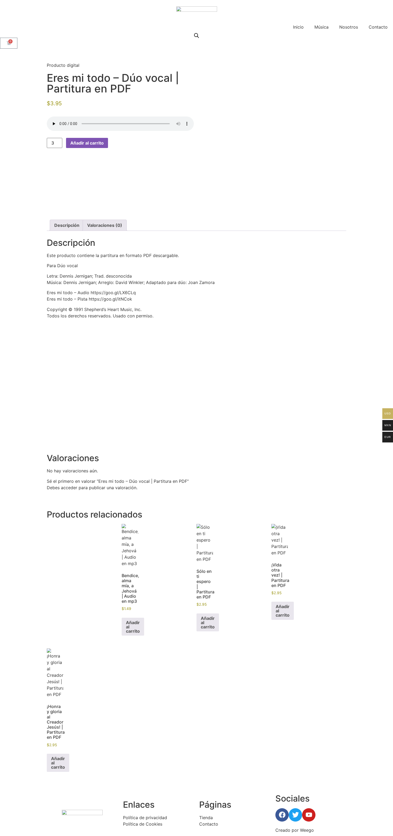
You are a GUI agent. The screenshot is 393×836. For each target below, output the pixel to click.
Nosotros (348, 27)
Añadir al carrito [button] (133, 627)
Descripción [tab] (66, 225)
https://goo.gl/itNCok (110, 299)
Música (321, 27)
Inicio (298, 27)
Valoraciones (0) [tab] (104, 225)
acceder (69, 487)
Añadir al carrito (87, 143)
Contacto (378, 27)
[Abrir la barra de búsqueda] (196, 35)
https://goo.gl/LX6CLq (113, 292)
